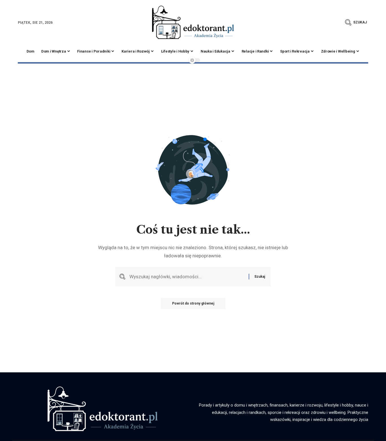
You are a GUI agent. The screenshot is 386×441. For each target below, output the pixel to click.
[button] (356, 22)
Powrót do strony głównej (193, 303)
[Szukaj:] (187, 276)
